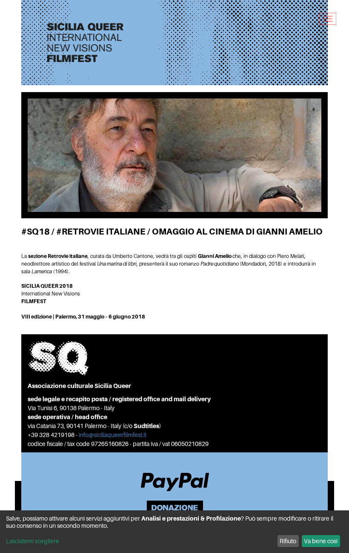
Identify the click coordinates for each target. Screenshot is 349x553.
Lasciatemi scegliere (32, 540)
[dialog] (174, 531)
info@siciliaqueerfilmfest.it (112, 434)
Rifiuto (288, 540)
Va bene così (321, 540)
